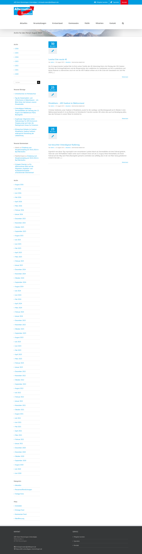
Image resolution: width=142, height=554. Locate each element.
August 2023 (19, 337)
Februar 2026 (19, 210)
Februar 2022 (19, 397)
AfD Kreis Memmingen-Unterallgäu (25, 2)
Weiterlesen (125, 77)
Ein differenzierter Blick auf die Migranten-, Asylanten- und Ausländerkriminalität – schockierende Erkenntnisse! (24, 168)
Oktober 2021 (19, 410)
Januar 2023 (19, 367)
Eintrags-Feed (19, 510)
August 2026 (19, 185)
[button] (123, 23)
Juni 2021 (18, 422)
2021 (16, 70)
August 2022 (19, 388)
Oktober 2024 (19, 278)
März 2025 (18, 257)
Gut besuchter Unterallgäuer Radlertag (64, 145)
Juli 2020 (18, 469)
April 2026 (18, 202)
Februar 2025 (19, 261)
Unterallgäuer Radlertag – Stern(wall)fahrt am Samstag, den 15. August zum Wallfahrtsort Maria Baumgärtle (27, 111)
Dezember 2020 (20, 448)
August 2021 (19, 414)
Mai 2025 (18, 248)
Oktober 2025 (19, 227)
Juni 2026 (18, 193)
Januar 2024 (19, 316)
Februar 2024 (19, 312)
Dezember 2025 (20, 219)
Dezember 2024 (20, 269)
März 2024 (18, 308)
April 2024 (18, 303)
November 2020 (20, 452)
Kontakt (76, 545)
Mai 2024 (18, 299)
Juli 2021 (18, 418)
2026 (16, 49)
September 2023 (20, 333)
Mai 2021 (18, 427)
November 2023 (20, 325)
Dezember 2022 (20, 371)
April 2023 (18, 354)
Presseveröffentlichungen (23, 490)
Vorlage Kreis (19, 494)
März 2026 (18, 206)
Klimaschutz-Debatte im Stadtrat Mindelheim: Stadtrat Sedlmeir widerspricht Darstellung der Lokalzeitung (25, 132)
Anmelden (18, 506)
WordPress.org (19, 518)
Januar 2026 (19, 214)
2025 (16, 53)
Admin (52, 62)
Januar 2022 (19, 401)
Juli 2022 (18, 393)
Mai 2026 (18, 197)
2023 (16, 61)
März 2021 (18, 435)
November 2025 (20, 223)
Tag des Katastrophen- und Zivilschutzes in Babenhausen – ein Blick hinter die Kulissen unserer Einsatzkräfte (26, 101)
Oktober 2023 (19, 329)
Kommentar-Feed (21, 514)
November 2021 (20, 405)
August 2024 (19, 286)
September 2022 (20, 384)
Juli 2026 (18, 189)
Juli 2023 (18, 342)
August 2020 (19, 465)
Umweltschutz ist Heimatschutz (25, 94)
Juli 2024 (18, 291)
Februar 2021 (19, 439)
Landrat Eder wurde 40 (57, 59)
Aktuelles (68, 62)
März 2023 (18, 359)
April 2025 (18, 252)
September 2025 (20, 231)
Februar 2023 (19, 363)
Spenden (77, 541)
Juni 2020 (18, 473)
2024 (16, 57)
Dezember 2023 (20, 320)
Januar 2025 (19, 265)
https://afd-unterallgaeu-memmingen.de (29, 549)
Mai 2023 (18, 350)
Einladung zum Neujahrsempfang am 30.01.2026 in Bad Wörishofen (26, 150)
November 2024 (20, 274)
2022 (16, 66)
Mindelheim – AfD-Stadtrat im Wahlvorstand (66, 103)
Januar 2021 (19, 443)
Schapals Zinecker (21, 164)
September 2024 (20, 282)
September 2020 (20, 460)
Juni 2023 (18, 346)
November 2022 (20, 376)
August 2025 (19, 236)
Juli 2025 (18, 240)
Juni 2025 (18, 244)
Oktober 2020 (19, 456)
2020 (16, 74)
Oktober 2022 (19, 380)
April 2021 (18, 431)
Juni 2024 (18, 295)
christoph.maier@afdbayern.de (26, 547)
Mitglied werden (79, 537)
